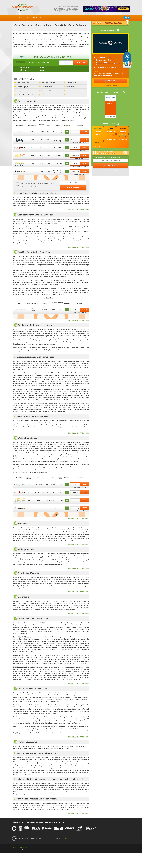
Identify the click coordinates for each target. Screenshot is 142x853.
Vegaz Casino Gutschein (79, 166)
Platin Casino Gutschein (79, 135)
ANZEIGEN (84, 131)
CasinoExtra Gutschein (80, 174)
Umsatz (42, 67)
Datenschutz (23, 847)
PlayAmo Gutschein (79, 150)
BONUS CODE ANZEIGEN (81, 63)
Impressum (15, 847)
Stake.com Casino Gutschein (79, 142)
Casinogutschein (21, 18)
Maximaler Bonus (24, 67)
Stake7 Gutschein (79, 158)
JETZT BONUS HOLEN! (110, 81)
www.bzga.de (63, 839)
